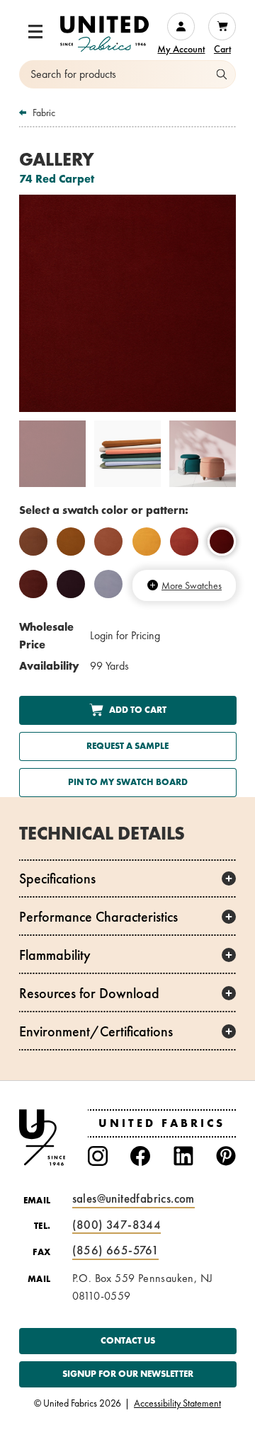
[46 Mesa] (108, 541)
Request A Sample (127, 746)
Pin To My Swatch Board (127, 782)
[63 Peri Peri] (108, 584)
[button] (35, 32)
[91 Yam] (71, 541)
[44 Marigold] (146, 541)
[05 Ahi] (184, 541)
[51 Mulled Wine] (33, 584)
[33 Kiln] (33, 541)
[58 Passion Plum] (71, 584)
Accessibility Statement (177, 1403)
